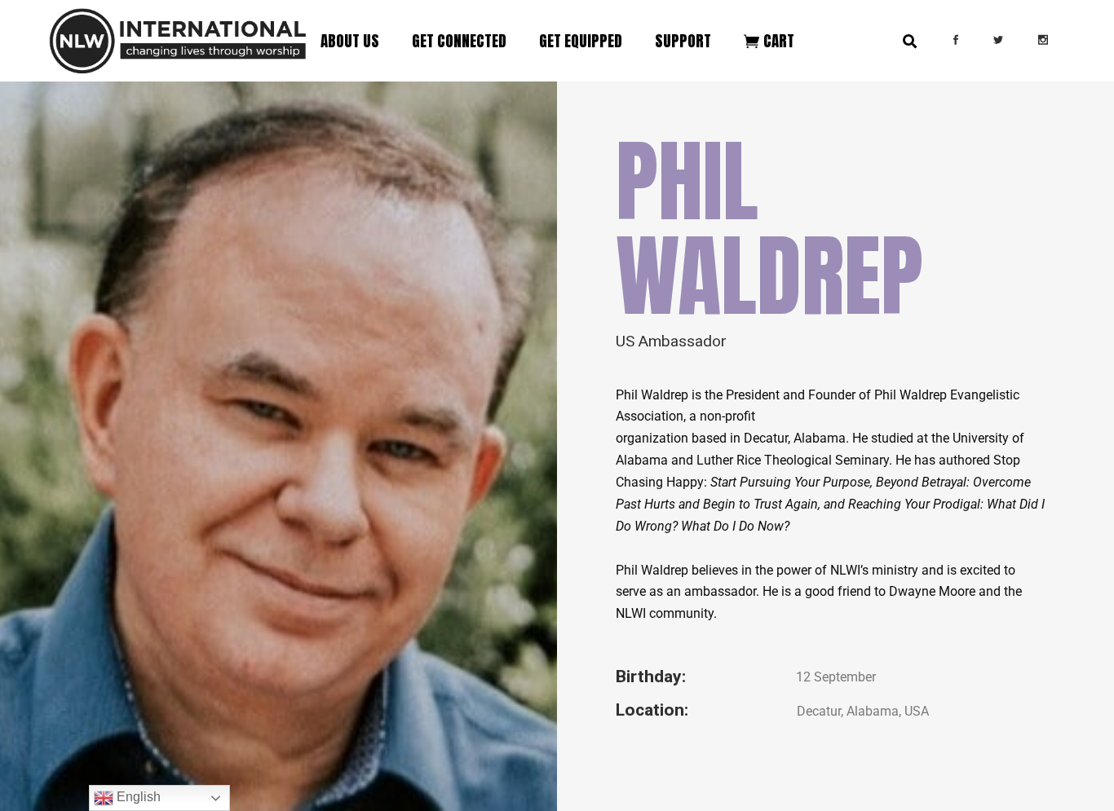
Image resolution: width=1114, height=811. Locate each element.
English (137, 797)
